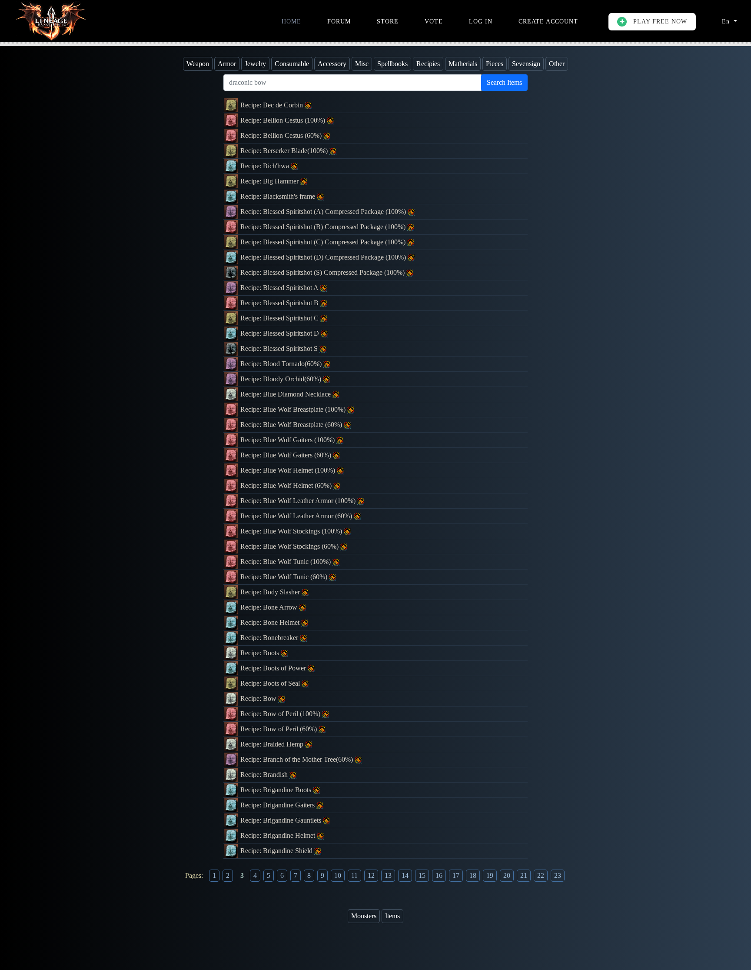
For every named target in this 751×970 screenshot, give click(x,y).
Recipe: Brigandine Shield (277, 850)
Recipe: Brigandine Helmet (278, 835)
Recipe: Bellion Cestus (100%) (283, 120)
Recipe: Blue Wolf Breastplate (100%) (293, 409)
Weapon (197, 63)
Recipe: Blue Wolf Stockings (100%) (292, 531)
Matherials (463, 63)
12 (371, 875)
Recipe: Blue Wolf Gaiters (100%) (288, 439)
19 (489, 875)
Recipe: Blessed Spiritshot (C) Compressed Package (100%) (323, 242)
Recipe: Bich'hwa (265, 166)
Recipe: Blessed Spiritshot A (280, 287)
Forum (339, 21)
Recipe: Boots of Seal (271, 683)
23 (557, 875)
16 (438, 875)
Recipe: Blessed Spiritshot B (280, 303)
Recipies (428, 63)
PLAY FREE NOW (659, 21)
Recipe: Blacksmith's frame (278, 196)
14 (405, 875)
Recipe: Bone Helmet (270, 622)
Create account (548, 21)
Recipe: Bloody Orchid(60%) (281, 379)
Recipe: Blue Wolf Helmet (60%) (286, 485)
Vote (434, 21)
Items (392, 916)
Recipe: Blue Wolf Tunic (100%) (286, 561)
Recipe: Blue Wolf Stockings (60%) (290, 546)
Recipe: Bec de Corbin (272, 105)
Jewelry (255, 63)
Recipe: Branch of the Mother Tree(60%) (297, 759)
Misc (362, 63)
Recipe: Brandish (264, 774)
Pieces (494, 63)
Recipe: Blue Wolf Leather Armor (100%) (298, 500)
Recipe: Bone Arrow (269, 607)
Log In (480, 21)
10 (337, 875)
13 (388, 875)
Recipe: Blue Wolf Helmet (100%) (288, 470)
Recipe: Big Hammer (270, 181)
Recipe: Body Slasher (271, 592)
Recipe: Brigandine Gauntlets (281, 820)
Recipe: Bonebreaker (270, 637)
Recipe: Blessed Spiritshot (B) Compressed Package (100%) (323, 226)
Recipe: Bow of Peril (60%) (279, 729)
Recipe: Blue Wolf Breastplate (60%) (292, 424)
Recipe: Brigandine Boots (276, 789)
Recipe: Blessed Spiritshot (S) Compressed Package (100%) (323, 272)
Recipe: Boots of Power (274, 668)
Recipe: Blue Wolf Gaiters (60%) (286, 455)
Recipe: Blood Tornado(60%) (281, 363)
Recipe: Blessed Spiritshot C (280, 318)
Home (291, 21)
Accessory (332, 63)
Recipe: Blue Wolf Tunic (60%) (284, 576)
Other (557, 63)
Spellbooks (392, 63)
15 (422, 875)
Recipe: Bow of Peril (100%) (281, 713)
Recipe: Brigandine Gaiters (278, 805)
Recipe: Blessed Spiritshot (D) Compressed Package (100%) (324, 257)
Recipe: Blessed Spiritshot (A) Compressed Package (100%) (324, 211)
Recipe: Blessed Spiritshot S (279, 348)
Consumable (292, 63)
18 (472, 875)
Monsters (363, 916)
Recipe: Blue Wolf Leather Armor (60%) (297, 516)
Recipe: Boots (260, 653)
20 (506, 875)
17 (455, 875)
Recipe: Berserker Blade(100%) (284, 150)
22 (540, 875)
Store (388, 21)
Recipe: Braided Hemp (272, 744)
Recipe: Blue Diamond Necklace (286, 394)
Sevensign (526, 63)
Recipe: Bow (259, 698)
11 (354, 875)
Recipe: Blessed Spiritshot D (280, 333)
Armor (227, 63)
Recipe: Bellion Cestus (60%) (281, 135)
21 (523, 875)
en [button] (727, 21)
